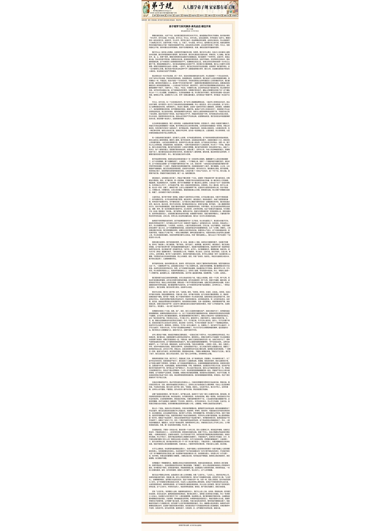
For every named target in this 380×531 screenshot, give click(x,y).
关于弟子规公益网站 (195, 525)
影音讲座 (154, 20)
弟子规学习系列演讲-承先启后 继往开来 (169, 20)
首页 (149, 20)
